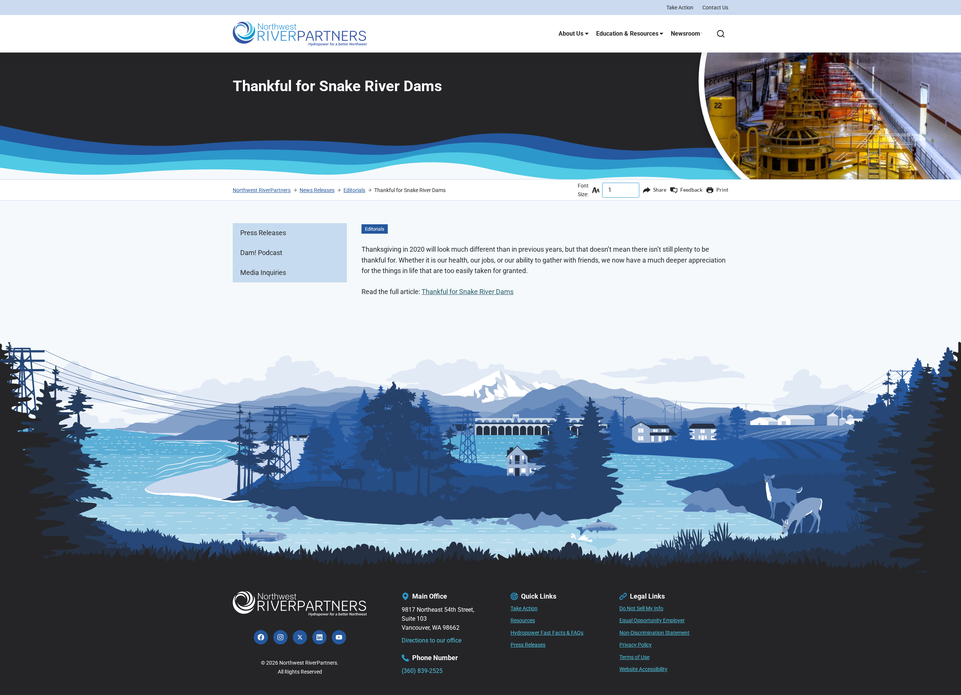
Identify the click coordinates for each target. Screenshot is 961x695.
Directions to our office (431, 640)
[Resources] (523, 620)
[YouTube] (339, 637)
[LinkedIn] (319, 637)
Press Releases (263, 233)
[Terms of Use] (634, 657)
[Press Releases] (528, 645)
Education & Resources (627, 33)
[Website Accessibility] (643, 669)
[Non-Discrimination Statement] (654, 633)
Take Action (679, 8)
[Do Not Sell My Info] (641, 608)
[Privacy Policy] (635, 645)
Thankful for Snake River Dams (468, 292)
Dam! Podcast (261, 253)
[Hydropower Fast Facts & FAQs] (547, 633)
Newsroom (685, 33)
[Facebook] (261, 637)
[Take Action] (524, 608)
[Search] (720, 33)
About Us (571, 33)
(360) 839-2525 (422, 670)
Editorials (374, 229)
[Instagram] (280, 637)
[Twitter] (300, 637)
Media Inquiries (263, 272)
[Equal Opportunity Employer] (652, 620)
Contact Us (715, 8)
